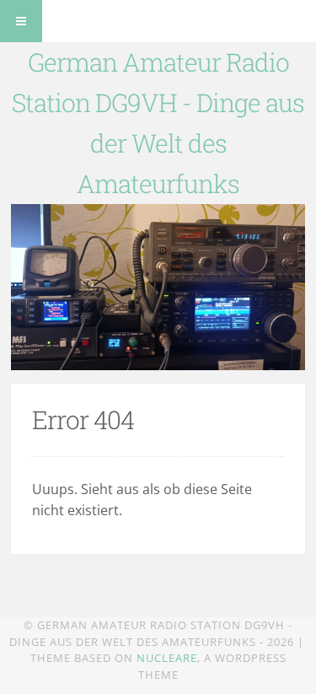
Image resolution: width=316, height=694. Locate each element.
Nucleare (167, 657)
